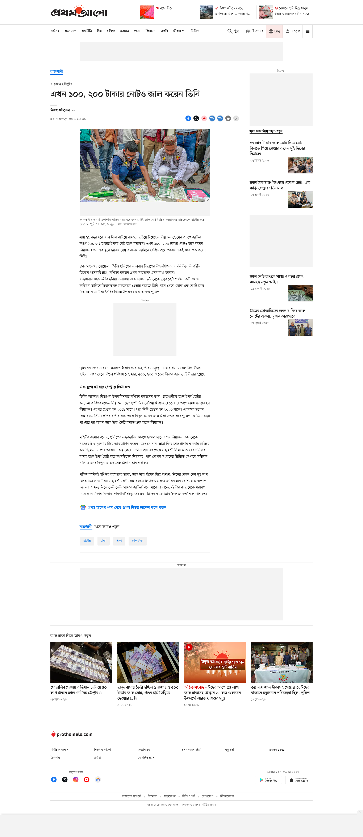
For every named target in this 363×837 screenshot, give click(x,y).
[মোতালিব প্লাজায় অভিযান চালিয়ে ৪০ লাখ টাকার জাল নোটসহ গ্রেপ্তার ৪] (81, 662)
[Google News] (98, 780)
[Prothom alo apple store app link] (299, 780)
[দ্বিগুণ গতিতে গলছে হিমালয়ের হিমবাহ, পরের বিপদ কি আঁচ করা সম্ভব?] (206, 12)
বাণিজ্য (111, 31)
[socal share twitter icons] (197, 120)
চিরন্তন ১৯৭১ (276, 750)
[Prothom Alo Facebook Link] (55, 780)
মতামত (124, 31)
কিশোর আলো (102, 750)
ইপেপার (55, 758)
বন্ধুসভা (229, 750)
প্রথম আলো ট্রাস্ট (191, 750)
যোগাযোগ (207, 796)
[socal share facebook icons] (189, 120)
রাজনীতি (86, 31)
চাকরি (164, 31)
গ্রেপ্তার (87, 541)
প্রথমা (97, 758)
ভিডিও (195, 31)
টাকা (119, 541)
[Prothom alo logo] (71, 735)
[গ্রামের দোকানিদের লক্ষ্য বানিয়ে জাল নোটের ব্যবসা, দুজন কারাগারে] (300, 327)
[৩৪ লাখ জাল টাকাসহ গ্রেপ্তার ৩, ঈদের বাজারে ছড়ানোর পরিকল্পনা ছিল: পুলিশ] (282, 662)
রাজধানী (56, 71)
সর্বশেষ (55, 31)
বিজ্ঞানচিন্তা (144, 750)
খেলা (137, 31)
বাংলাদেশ (70, 31)
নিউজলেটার (227, 796)
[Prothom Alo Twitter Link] (66, 780)
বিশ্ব (99, 31)
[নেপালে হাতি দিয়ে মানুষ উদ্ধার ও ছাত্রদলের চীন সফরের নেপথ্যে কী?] (266, 12)
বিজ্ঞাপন (152, 796)
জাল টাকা (137, 541)
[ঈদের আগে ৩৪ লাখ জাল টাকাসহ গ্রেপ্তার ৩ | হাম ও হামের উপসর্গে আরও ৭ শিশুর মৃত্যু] (215, 662)
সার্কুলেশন (170, 796)
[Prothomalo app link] (268, 780)
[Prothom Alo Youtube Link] (88, 780)
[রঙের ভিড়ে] (147, 12)
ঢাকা (103, 541)
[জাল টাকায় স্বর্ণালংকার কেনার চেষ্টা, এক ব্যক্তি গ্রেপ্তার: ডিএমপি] (300, 199)
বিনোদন (150, 31)
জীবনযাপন (179, 31)
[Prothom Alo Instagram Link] (77, 780)
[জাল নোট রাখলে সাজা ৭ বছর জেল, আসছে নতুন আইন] (300, 293)
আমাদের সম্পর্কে (131, 796)
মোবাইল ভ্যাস (146, 758)
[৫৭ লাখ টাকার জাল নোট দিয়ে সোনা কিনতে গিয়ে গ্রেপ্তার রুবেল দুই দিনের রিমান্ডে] (300, 165)
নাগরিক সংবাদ (59, 750)
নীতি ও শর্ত (188, 796)
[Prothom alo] (78, 12)
